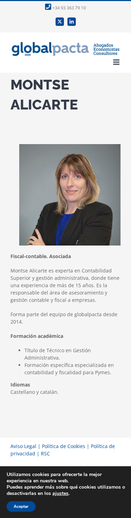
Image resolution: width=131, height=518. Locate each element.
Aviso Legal (23, 446)
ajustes (60, 493)
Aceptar (21, 506)
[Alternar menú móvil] (117, 62)
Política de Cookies (63, 446)
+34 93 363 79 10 (68, 8)
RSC (45, 453)
